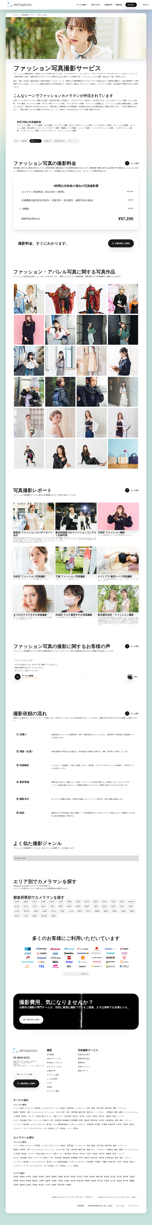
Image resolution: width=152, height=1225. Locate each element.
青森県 (26, 901)
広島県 (62, 911)
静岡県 (78, 906)
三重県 (95, 906)
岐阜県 (69, 906)
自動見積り (131, 5)
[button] (82, 5)
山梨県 (52, 906)
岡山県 (53, 911)
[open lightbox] (29, 299)
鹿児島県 (44, 916)
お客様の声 (84, 974)
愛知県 (87, 906)
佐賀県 (123, 911)
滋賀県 (104, 906)
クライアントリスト (71, 974)
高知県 (106, 911)
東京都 (122, 901)
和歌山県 (27, 911)
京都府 (113, 906)
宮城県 (43, 901)
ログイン (146, 5)
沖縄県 (53, 916)
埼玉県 (104, 901)
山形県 (61, 901)
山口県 (71, 911)
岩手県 (34, 901)
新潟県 (17, 906)
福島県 (69, 901)
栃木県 (87, 901)
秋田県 (52, 901)
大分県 (26, 916)
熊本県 (17, 916)
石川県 (34, 906)
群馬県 (95, 901)
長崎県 (132, 911)
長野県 (61, 906)
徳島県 (79, 911)
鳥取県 (36, 911)
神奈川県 (131, 901)
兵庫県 (130, 906)
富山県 (26, 906)
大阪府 (122, 906)
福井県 (43, 906)
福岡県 (114, 911)
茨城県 (78, 901)
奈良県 (17, 911)
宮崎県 (34, 916)
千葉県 (113, 901)
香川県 (88, 911)
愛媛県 (97, 911)
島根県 (45, 911)
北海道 (17, 901)
